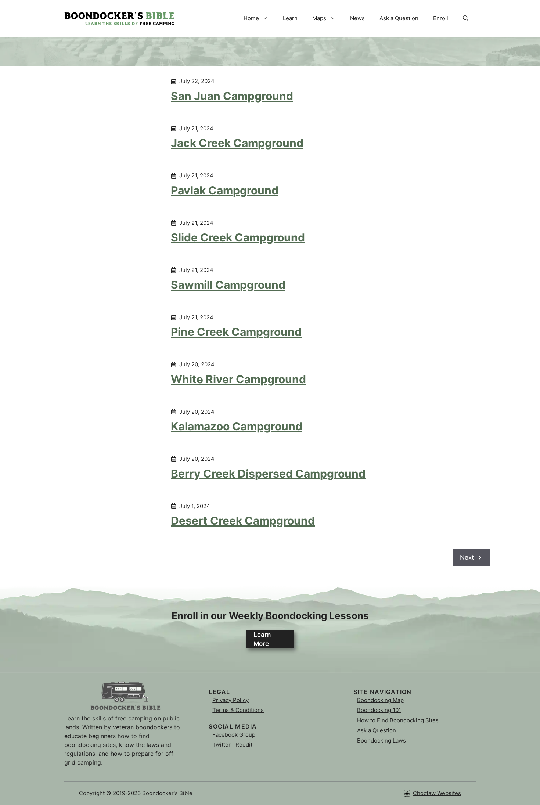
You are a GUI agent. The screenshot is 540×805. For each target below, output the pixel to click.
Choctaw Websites (437, 793)
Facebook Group (233, 734)
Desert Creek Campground (243, 520)
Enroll (440, 18)
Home (251, 18)
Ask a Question (398, 18)
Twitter (221, 744)
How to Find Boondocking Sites (398, 720)
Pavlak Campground (224, 190)
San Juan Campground (232, 96)
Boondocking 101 (379, 710)
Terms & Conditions (238, 710)
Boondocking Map (380, 700)
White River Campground (238, 379)
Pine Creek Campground (236, 331)
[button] (466, 18)
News (357, 18)
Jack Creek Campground (237, 143)
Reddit (243, 744)
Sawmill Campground (228, 284)
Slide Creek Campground (238, 237)
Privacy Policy (230, 700)
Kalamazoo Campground (236, 426)
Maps (319, 18)
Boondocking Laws (381, 740)
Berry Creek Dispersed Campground (268, 473)
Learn (290, 18)
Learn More (262, 639)
